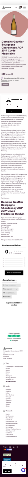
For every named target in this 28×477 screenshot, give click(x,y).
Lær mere (7, 471)
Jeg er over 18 (14, 111)
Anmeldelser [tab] (9, 280)
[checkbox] (7, 297)
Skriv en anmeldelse (14, 273)
